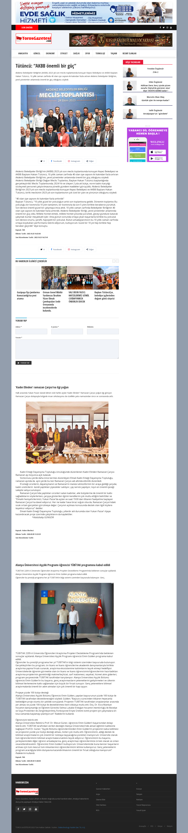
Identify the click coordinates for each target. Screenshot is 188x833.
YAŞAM (114, 53)
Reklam (139, 799)
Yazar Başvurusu (143, 805)
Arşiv (98, 794)
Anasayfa (142, 826)
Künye (139, 789)
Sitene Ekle (100, 799)
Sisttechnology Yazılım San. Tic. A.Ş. (71, 827)
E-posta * (55, 327)
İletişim (139, 794)
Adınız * (19, 327)
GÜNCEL (36, 53)
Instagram (75, 161)
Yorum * (19, 337)
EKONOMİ (50, 53)
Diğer (91, 161)
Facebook (57, 161)
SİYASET (64, 53)
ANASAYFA (23, 53)
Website (90, 327)
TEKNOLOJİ (100, 53)
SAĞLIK (76, 53)
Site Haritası (101, 805)
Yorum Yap (24, 363)
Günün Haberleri (103, 789)
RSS (97, 810)
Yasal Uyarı (141, 810)
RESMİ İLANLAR (129, 53)
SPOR (87, 53)
